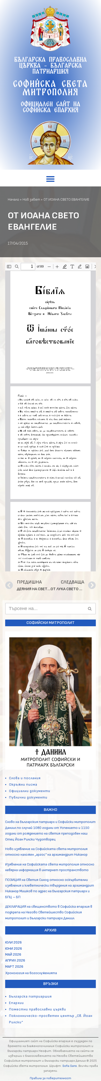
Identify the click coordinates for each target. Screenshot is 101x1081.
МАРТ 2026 (14, 966)
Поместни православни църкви (37, 1009)
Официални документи (29, 791)
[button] (50, 179)
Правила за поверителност (50, 1078)
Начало (13, 199)
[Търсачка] (90, 608)
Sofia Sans (69, 1066)
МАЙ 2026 (13, 954)
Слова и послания (25, 778)
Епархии (16, 1003)
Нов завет (31, 199)
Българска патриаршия (30, 996)
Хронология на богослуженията (31, 973)
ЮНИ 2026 (13, 948)
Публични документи (28, 797)
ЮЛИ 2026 (13, 942)
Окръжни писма (23, 784)
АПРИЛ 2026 (15, 960)
